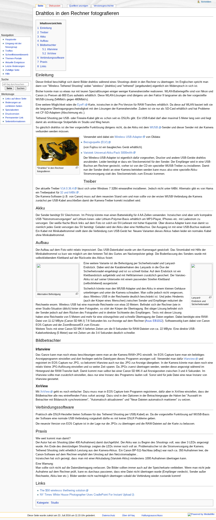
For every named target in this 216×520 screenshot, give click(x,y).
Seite (40, 5)
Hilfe (7, 73)
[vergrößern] (76, 167)
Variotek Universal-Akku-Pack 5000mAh (108, 152)
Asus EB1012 (154, 320)
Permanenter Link (14, 117)
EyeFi (80, 104)
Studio (55, 502)
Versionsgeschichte (104, 5)
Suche (5, 79)
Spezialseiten (12, 110)
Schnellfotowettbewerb (16, 54)
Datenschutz (108, 515)
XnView (45, 391)
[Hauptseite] (16, 16)
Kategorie (43, 502)
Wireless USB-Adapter (128, 136)
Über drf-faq (128, 515)
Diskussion (54, 5)
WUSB (154, 127)
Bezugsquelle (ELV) (96, 142)
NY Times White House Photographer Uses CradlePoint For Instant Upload (85, 494)
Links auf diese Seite (15, 98)
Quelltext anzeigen (78, 5)
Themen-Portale (13, 58)
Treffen (9, 51)
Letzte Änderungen (15, 66)
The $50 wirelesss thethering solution (62, 490)
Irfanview (189, 358)
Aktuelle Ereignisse (15, 62)
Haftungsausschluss (152, 515)
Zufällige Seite (12, 70)
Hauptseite (10, 39)
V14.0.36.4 (67, 188)
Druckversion (12, 114)
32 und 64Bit (68, 192)
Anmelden (206, 1)
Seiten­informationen (15, 121)
